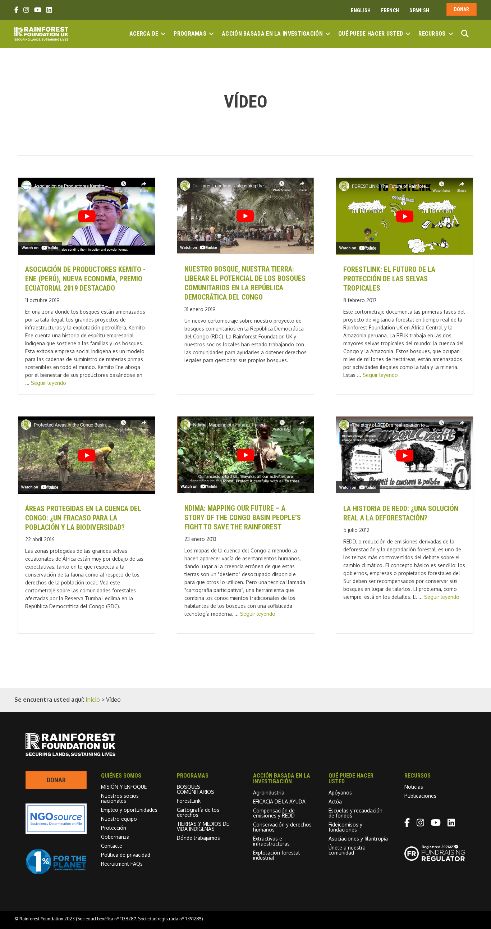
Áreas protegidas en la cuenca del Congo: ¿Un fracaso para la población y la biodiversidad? (83, 518)
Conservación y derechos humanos (282, 827)
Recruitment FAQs (122, 864)
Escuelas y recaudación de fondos (355, 813)
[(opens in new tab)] (56, 872)
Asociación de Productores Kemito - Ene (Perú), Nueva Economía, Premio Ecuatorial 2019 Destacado (85, 278)
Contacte (111, 846)
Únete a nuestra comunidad (347, 850)
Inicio (93, 699)
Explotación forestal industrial (276, 855)
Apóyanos (340, 792)
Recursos (431, 33)
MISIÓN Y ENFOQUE (124, 787)
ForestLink (189, 801)
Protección (113, 828)
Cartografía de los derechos (198, 812)
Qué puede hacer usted (370, 33)
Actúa (335, 801)
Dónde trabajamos (198, 838)
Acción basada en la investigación (272, 33)
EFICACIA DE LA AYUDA (279, 801)
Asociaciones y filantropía (358, 838)
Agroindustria (268, 792)
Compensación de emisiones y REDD (274, 813)
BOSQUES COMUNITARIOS (195, 789)
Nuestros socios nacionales (120, 798)
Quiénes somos (121, 775)
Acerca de (144, 33)
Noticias (413, 787)
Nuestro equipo (119, 819)
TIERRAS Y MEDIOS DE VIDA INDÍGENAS (203, 826)
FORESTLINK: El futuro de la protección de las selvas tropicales (389, 278)
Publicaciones (420, 796)
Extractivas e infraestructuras (271, 841)
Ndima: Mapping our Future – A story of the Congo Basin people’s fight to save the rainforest (242, 517)
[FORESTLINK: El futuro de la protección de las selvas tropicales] (404, 252)
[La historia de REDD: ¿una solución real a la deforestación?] (404, 491)
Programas (190, 33)
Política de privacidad (125, 855)
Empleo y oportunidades (129, 810)
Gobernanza (115, 837)
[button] (163, 34)
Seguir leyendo (48, 383)
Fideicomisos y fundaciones (345, 827)
